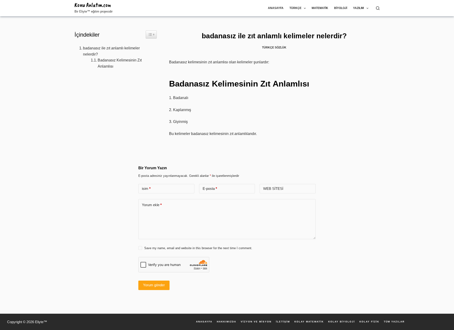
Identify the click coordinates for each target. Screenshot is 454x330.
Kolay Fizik (369, 322)
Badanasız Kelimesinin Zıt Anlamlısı (120, 63)
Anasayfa (276, 8)
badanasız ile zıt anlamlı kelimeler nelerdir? (111, 51)
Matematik (320, 8)
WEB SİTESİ (273, 189)
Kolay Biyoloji (341, 322)
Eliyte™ (41, 322)
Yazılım (358, 8)
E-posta (210, 189)
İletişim (283, 322)
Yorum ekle (152, 205)
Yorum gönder (154, 285)
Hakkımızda (226, 322)
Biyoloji (340, 8)
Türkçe (295, 8)
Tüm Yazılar (394, 322)
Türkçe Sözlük (274, 47)
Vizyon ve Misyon (256, 322)
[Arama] (378, 8)
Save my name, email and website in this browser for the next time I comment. (198, 248)
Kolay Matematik (309, 322)
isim (146, 189)
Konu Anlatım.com (92, 5)
